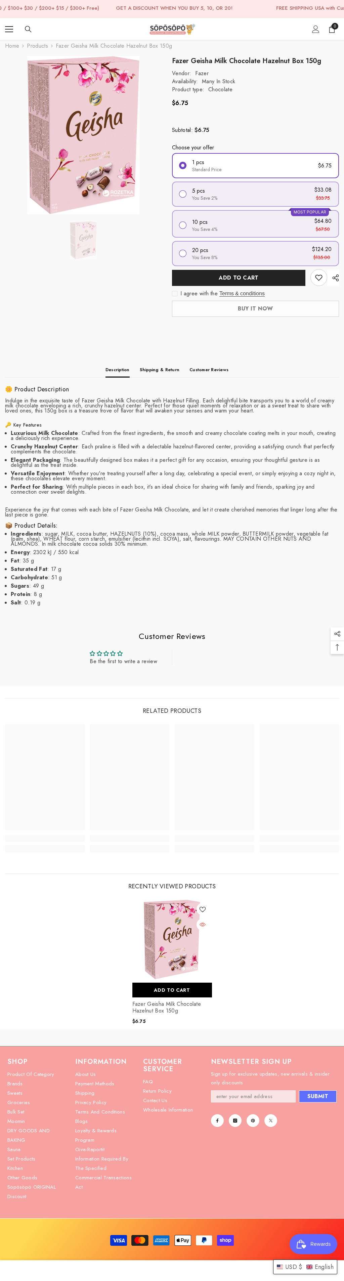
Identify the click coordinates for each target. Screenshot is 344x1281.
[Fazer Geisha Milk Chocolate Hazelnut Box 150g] (172, 939)
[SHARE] (333, 278)
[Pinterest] (253, 1120)
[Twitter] (270, 1120)
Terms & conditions (242, 293)
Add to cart (239, 278)
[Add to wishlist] (318, 277)
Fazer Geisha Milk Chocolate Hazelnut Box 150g (166, 1007)
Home (12, 45)
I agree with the (199, 293)
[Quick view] (203, 925)
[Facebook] (217, 1120)
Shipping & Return (159, 369)
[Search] (28, 29)
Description (117, 369)
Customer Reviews (208, 369)
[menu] (9, 29)
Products (37, 45)
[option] (83, 135)
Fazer (202, 73)
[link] (45, 838)
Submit (318, 1096)
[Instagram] (235, 1120)
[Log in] (315, 29)
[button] (305, 1267)
